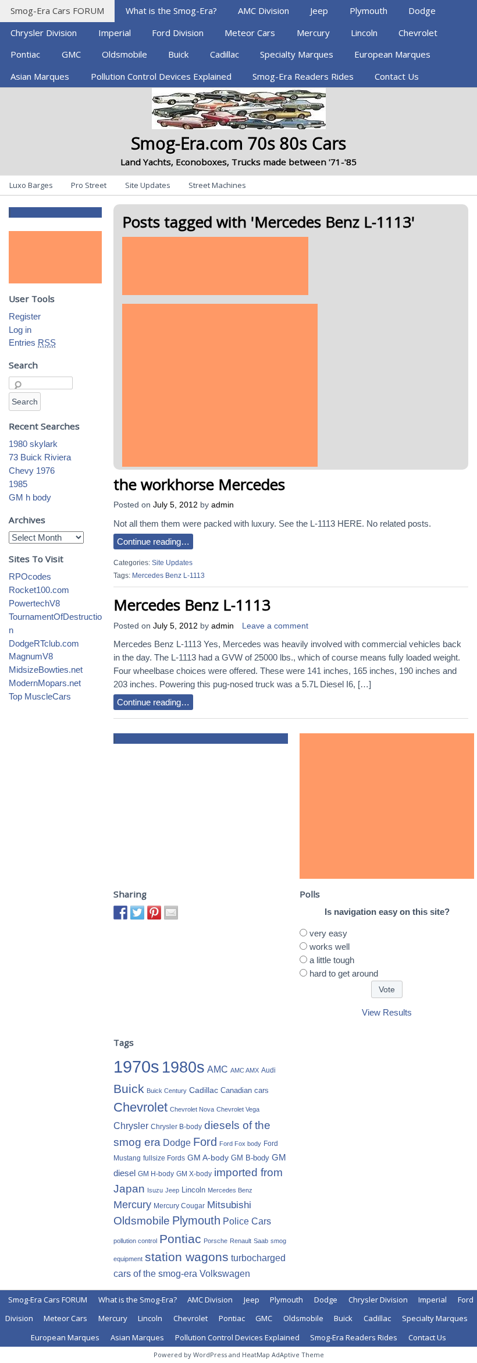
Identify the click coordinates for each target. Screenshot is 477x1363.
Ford (205, 1141)
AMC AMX (244, 1070)
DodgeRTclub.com (44, 643)
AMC (217, 1069)
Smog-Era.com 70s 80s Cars (238, 143)
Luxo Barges (31, 185)
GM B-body (250, 1157)
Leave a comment (275, 626)
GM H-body (156, 1174)
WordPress (210, 1354)
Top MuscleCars (40, 696)
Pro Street (88, 185)
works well (329, 947)
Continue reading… (153, 541)
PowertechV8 (34, 603)
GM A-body (208, 1157)
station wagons (187, 1257)
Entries (32, 342)
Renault (240, 1240)
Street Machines (217, 185)
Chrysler (130, 1126)
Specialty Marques (296, 54)
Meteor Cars (250, 32)
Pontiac (25, 54)
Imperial (114, 32)
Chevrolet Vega (237, 1109)
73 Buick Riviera (40, 457)
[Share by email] (171, 913)
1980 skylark (33, 444)
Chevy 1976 (32, 470)
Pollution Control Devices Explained (161, 76)
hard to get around (343, 973)
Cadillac (224, 54)
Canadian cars (244, 1090)
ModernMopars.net (45, 683)
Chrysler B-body (176, 1127)
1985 (18, 484)
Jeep (319, 10)
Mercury (313, 32)
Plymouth (368, 10)
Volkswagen (225, 1273)
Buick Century (167, 1090)
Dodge (422, 10)
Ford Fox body (240, 1143)
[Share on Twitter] (137, 913)
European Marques (392, 54)
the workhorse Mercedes (199, 484)
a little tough (331, 960)
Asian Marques (39, 76)
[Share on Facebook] (120, 913)
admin (222, 505)
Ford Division (178, 32)
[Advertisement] (215, 266)
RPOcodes (30, 576)
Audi (268, 1070)
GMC (71, 54)
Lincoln (364, 32)
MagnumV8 (31, 656)
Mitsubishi (229, 1205)
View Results (387, 1012)
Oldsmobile (124, 54)
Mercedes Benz (230, 1190)
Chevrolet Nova (192, 1109)
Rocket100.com (39, 590)
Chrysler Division (43, 32)
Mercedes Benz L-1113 (168, 576)
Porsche (215, 1240)
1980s (183, 1067)
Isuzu (155, 1190)
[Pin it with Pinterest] (154, 913)
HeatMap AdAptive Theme (283, 1354)
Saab (261, 1240)
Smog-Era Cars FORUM (57, 10)
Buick (178, 54)
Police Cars (247, 1221)
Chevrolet (417, 32)
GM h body (30, 497)
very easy (328, 933)
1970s (136, 1066)
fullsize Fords (164, 1158)
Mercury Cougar (179, 1206)
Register (25, 316)
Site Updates (147, 185)
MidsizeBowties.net (46, 670)
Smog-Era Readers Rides (303, 76)
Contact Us (397, 76)
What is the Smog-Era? (171, 10)
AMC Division (263, 10)
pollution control (135, 1240)
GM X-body (194, 1174)
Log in (20, 330)
